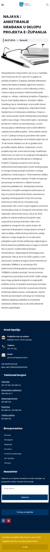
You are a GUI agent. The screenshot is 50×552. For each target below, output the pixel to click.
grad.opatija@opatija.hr (17, 357)
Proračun (8, 449)
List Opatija (9, 458)
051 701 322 (12, 348)
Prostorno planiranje (13, 453)
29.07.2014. (10, 40)
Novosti (23, 40)
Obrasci (7, 463)
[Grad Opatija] (25, 4)
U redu (25, 547)
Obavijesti (8, 440)
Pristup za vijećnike (25, 512)
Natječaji (8, 444)
